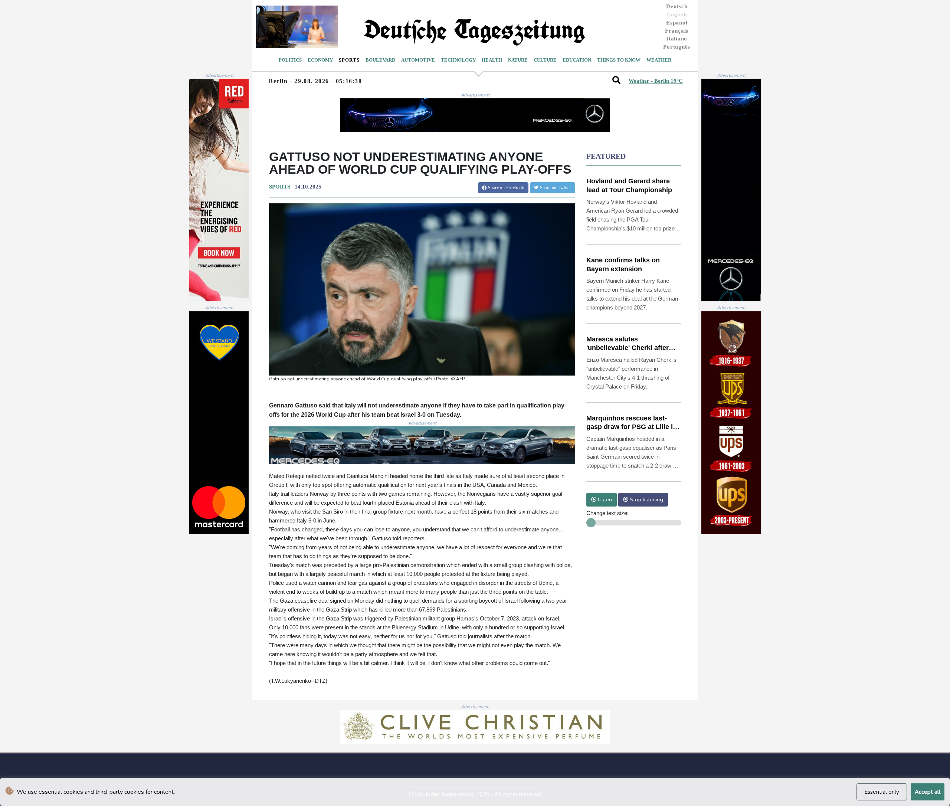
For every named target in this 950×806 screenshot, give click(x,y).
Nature (518, 60)
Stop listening (645, 499)
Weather (658, 60)
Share (505, 187)
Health (492, 60)
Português (676, 47)
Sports (349, 60)
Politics (290, 60)
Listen (604, 499)
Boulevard (380, 60)
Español (676, 23)
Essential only (881, 792)
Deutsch (676, 6)
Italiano (676, 39)
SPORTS (279, 187)
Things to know (619, 60)
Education (577, 60)
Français (676, 31)
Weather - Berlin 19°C (656, 81)
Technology (458, 60)
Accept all (927, 792)
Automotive (418, 60)
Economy (320, 60)
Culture (545, 60)
